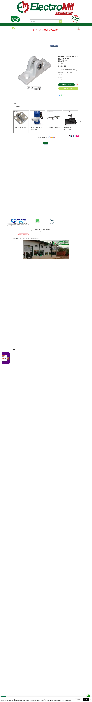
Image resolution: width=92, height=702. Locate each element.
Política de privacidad (66, 700)
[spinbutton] (61, 79)
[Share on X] (64, 95)
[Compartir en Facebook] (59, 95)
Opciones (78, 699)
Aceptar (85, 699)
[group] (45, 121)
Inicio (15, 50)
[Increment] (64, 79)
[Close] (14, 349)
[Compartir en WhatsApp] (62, 95)
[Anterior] (11, 121)
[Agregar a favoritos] (76, 84)
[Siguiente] (80, 121)
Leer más (60, 74)
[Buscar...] (60, 21)
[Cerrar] (90, 699)
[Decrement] (59, 79)
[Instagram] (77, 136)
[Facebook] (74, 136)
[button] (78, 29)
